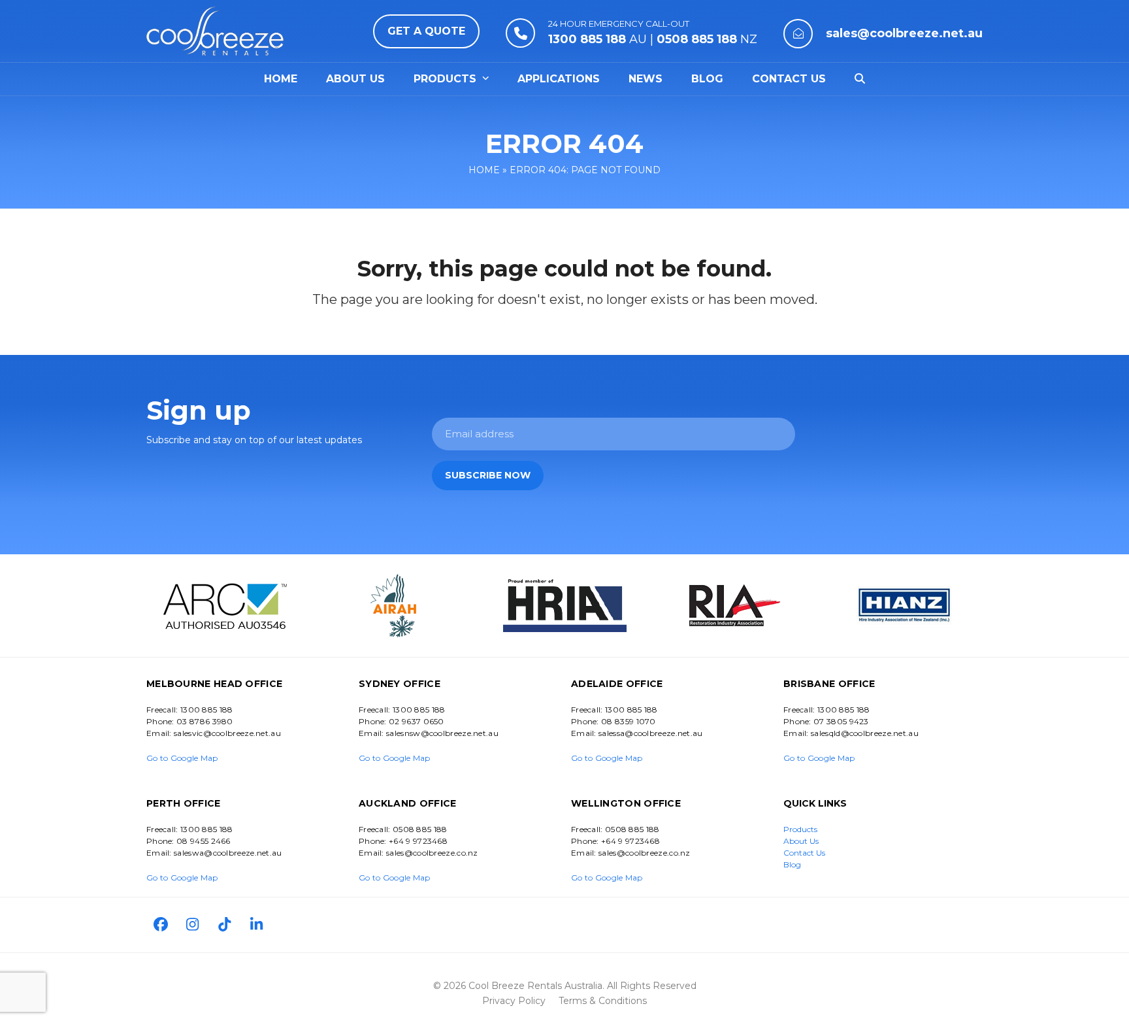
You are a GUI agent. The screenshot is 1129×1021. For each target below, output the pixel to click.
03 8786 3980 (204, 721)
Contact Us (804, 853)
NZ (707, 39)
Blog (792, 864)
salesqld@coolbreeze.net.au (865, 733)
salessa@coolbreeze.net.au (650, 733)
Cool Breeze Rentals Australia (535, 986)
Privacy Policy (514, 1001)
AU (597, 39)
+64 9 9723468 (418, 841)
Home (484, 170)
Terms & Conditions (603, 1001)
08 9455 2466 (203, 841)
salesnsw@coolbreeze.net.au (442, 733)
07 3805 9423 (841, 721)
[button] (860, 79)
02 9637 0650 (416, 721)
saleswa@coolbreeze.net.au (228, 853)
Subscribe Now (488, 475)
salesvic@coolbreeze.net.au (227, 733)
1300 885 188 (206, 709)
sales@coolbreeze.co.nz (432, 853)
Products (800, 829)
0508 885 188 (420, 829)
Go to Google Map (182, 758)
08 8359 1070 (628, 721)
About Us (801, 841)
